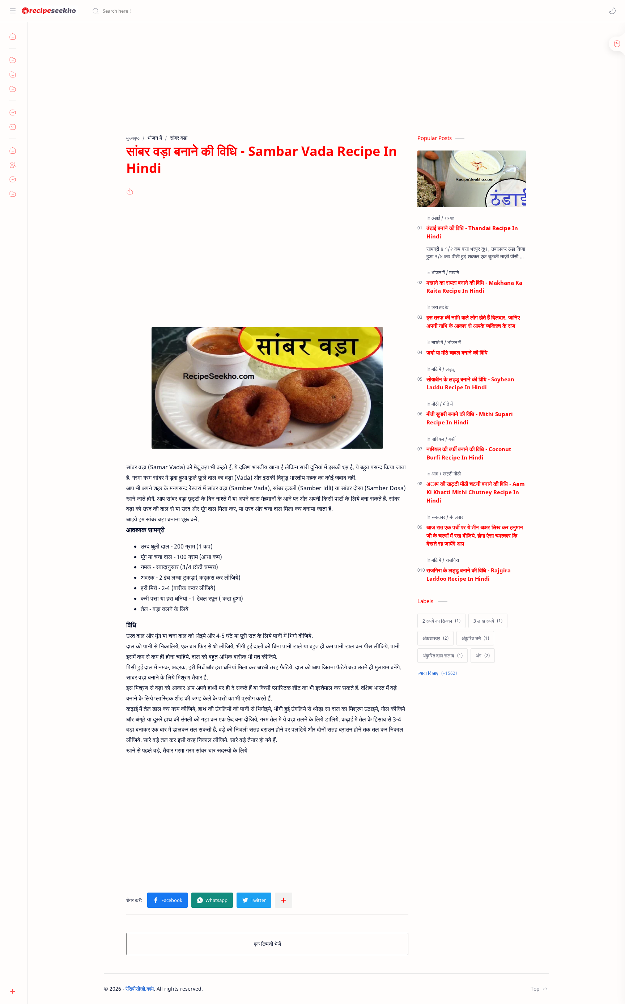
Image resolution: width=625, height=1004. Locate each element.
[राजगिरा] (452, 560)
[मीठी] (436, 404)
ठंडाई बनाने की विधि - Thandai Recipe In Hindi (472, 232)
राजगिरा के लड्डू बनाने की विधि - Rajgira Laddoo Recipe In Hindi (468, 574)
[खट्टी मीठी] (452, 473)
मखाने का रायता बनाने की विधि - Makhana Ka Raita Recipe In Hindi (474, 287)
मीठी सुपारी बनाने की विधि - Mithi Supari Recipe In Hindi (469, 418)
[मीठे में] (438, 369)
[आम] (436, 473)
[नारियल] (439, 439)
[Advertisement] (321, 83)
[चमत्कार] (439, 517)
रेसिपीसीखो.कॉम (140, 988)
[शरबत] (449, 218)
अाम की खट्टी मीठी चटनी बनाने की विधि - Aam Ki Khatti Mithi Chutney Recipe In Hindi (475, 492)
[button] (612, 10)
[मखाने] (454, 272)
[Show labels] (438, 673)
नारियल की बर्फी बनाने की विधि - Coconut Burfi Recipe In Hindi (468, 453)
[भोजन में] (439, 272)
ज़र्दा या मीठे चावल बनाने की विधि (457, 352)
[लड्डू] (450, 369)
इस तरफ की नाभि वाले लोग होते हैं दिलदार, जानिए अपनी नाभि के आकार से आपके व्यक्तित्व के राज (473, 321)
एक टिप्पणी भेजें (267, 943)
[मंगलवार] (456, 517)
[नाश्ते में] (438, 342)
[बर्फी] (451, 439)
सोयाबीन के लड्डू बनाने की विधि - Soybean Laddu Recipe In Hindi (470, 383)
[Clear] (206, 10)
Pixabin (248, 988)
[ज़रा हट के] (439, 307)
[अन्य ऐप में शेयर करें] (283, 900)
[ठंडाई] (437, 218)
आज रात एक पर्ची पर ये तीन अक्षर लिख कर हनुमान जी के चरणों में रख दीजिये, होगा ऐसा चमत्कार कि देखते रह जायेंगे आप (474, 535)
